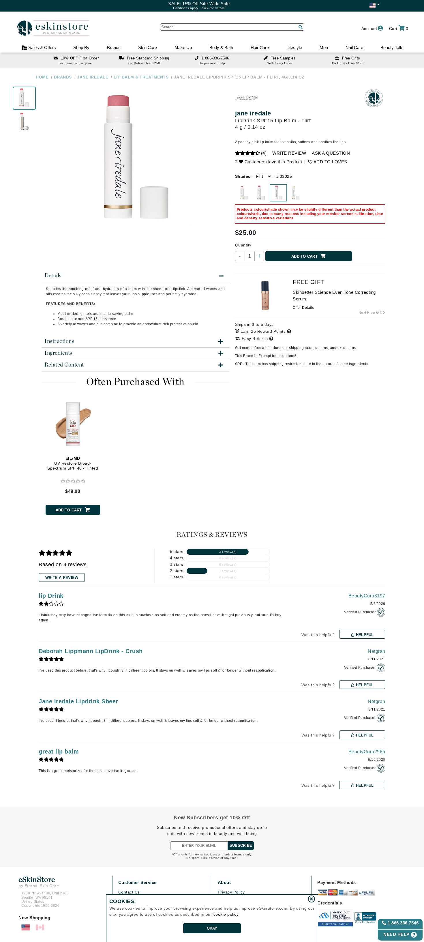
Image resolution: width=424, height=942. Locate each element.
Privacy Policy (231, 892)
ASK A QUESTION (331, 153)
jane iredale (253, 113)
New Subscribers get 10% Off (212, 817)
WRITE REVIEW (289, 153)
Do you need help (212, 63)
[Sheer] (295, 192)
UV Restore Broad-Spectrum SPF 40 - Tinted (72, 463)
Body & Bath (221, 47)
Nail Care (354, 47)
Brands (114, 47)
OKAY (212, 928)
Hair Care (260, 47)
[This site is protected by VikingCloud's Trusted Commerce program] (335, 917)
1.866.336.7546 (403, 922)
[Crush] (261, 192)
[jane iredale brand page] (246, 98)
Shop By (81, 47)
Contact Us (129, 892)
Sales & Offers (41, 47)
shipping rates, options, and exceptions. (323, 348)
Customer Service (137, 882)
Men (324, 47)
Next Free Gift (371, 313)
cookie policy (226, 914)
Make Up (183, 47)
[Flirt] (278, 192)
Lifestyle (294, 47)
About (224, 882)
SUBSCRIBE (241, 845)
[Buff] (243, 192)
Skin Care (147, 47)
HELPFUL (364, 635)
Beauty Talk (391, 47)
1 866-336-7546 (215, 58)
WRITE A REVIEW (61, 577)
